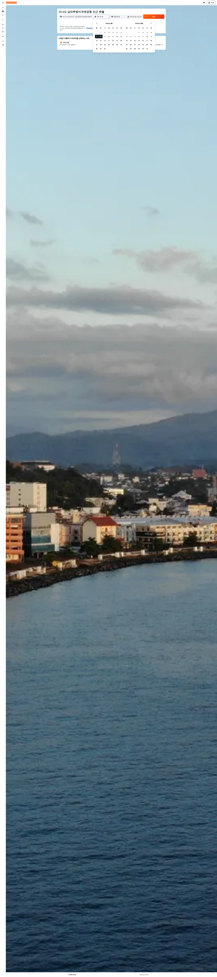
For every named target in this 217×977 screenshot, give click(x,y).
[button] (3, 2)
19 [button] (117, 40)
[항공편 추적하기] (3, 28)
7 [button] (96, 36)
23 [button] (105, 44)
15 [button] (100, 40)
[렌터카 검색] (3, 15)
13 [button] (121, 36)
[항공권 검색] (3, 7)
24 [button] (109, 44)
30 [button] (105, 49)
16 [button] (105, 40)
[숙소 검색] (3, 11)
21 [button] (96, 44)
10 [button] (109, 36)
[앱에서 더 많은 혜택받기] (3, 19)
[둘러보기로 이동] (3, 24)
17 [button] (109, 40)
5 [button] (126, 36)
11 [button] (113, 36)
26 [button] (117, 44)
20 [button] (121, 40)
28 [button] (96, 49)
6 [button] (121, 32)
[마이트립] (3, 36)
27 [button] (121, 44)
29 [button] (101, 49)
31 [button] (147, 49)
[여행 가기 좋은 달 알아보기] (3, 31)
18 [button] (113, 40)
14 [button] (96, 40)
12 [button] (117, 36)
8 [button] (100, 36)
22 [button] (101, 44)
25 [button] (113, 44)
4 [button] (151, 32)
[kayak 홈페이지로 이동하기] (11, 3)
